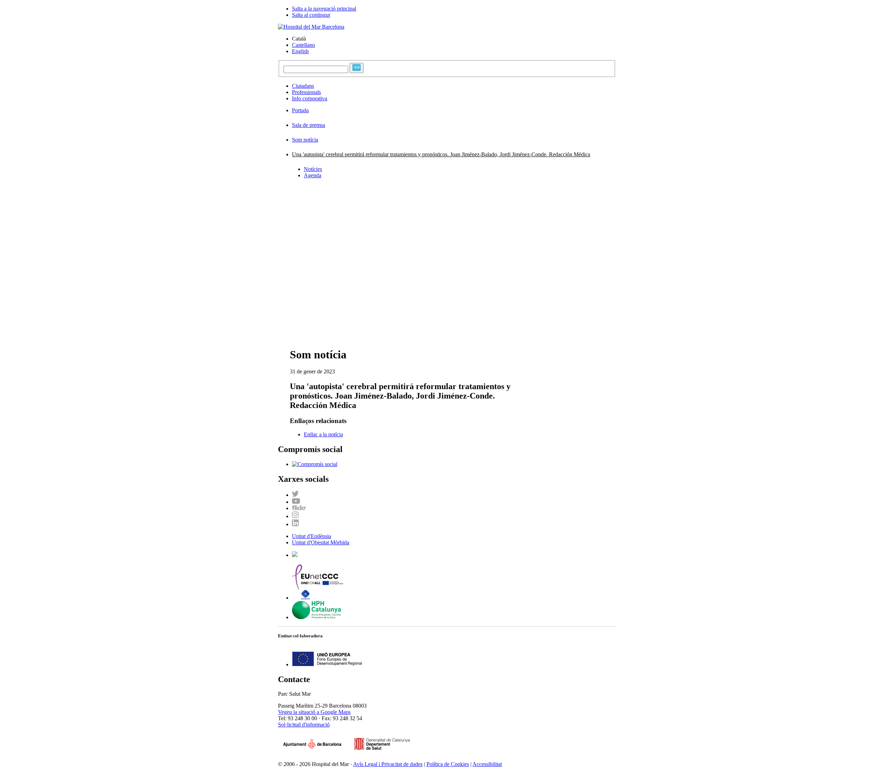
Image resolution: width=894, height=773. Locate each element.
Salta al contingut (311, 15)
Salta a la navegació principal (324, 9)
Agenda (312, 175)
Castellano (303, 45)
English (300, 51)
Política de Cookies (447, 764)
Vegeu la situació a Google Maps (314, 712)
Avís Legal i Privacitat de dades (388, 764)
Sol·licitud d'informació (304, 725)
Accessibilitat (487, 764)
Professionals (306, 92)
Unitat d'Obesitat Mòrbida (320, 542)
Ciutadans (303, 86)
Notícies (313, 169)
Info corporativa (309, 98)
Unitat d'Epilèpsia (311, 536)
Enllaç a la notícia (323, 434)
